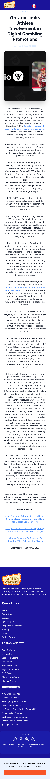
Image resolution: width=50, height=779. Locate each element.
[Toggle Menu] (43, 5)
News (4, 633)
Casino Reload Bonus (11, 705)
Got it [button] (25, 773)
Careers (5, 618)
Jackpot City (7, 654)
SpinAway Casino (9, 665)
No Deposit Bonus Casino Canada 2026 (20, 709)
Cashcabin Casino (10, 657)
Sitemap (5, 629)
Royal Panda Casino (11, 669)
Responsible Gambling (12, 625)
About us (6, 610)
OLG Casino (7, 673)
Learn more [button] (37, 766)
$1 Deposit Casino (10, 724)
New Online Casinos (11, 694)
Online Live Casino (10, 697)
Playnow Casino (9, 681)
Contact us (7, 614)
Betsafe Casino (9, 650)
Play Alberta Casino (11, 677)
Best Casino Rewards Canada (15, 717)
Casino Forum (8, 637)
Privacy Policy (8, 621)
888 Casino (7, 661)
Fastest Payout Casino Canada (15, 720)
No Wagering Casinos (12, 713)
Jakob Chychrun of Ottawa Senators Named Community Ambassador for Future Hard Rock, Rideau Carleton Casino (25, 519)
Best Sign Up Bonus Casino (14, 701)
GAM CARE (28, 747)
